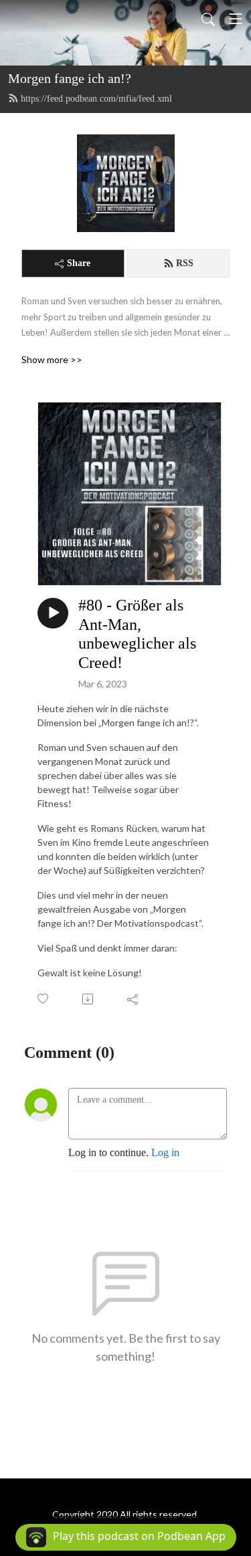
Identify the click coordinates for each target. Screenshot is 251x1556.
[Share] (133, 999)
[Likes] (44, 999)
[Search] (208, 18)
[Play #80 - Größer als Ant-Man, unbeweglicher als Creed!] (52, 613)
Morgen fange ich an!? (69, 78)
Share (78, 263)
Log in (165, 1152)
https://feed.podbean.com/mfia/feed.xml (96, 99)
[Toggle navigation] (235, 18)
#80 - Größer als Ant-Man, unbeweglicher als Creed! (137, 633)
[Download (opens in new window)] (88, 999)
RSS (184, 263)
